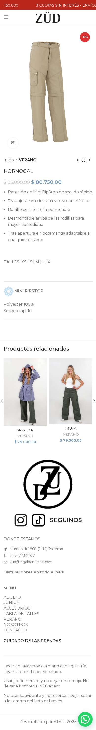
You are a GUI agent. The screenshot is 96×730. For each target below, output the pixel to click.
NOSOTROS (16, 624)
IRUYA (70, 428)
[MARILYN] (25, 392)
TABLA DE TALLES (21, 613)
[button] (85, 719)
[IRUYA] (70, 391)
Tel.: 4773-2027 (22, 555)
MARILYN (25, 430)
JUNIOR (12, 602)
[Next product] (89, 160)
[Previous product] (77, 160)
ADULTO (12, 597)
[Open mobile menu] (6, 17)
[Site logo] (48, 16)
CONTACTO (15, 630)
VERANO (28, 160)
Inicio (9, 160)
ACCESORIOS (17, 608)
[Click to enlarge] (12, 143)
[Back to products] (83, 160)
